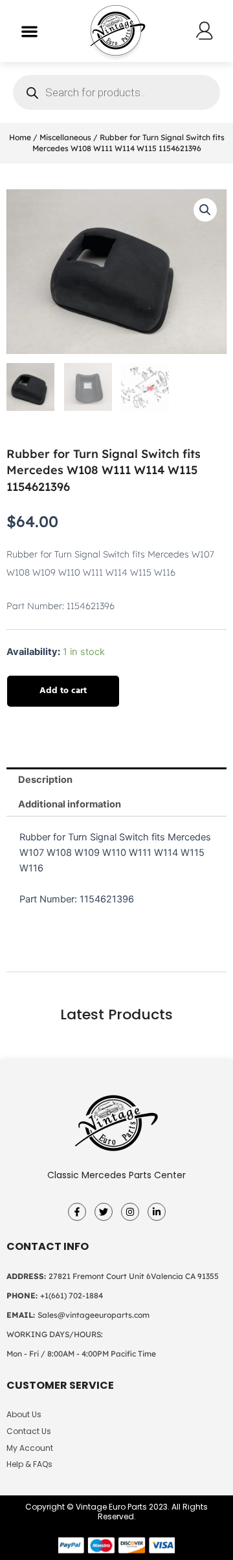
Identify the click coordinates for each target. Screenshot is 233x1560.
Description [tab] (45, 779)
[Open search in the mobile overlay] (116, 92)
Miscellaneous (65, 137)
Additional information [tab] (69, 804)
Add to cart (63, 690)
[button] (29, 31)
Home (20, 137)
